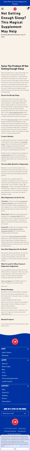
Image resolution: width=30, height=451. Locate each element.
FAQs (3, 389)
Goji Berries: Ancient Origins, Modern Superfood (14, 292)
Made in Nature (6, 352)
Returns (4, 398)
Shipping (4, 395)
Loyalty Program (7, 381)
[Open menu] (2, 9)
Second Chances (20, 324)
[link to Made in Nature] (15, 422)
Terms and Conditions (10, 431)
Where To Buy (6, 366)
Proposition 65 (22, 431)
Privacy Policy (22, 428)
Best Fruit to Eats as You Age (9, 308)
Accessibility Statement (14, 433)
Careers (4, 375)
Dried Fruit (12, 324)
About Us (5, 364)
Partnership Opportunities (10, 378)
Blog (3, 369)
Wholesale (5, 355)
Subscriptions (6, 401)
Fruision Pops (5, 324)
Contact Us (5, 392)
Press (4, 372)
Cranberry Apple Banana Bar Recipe (11, 300)
